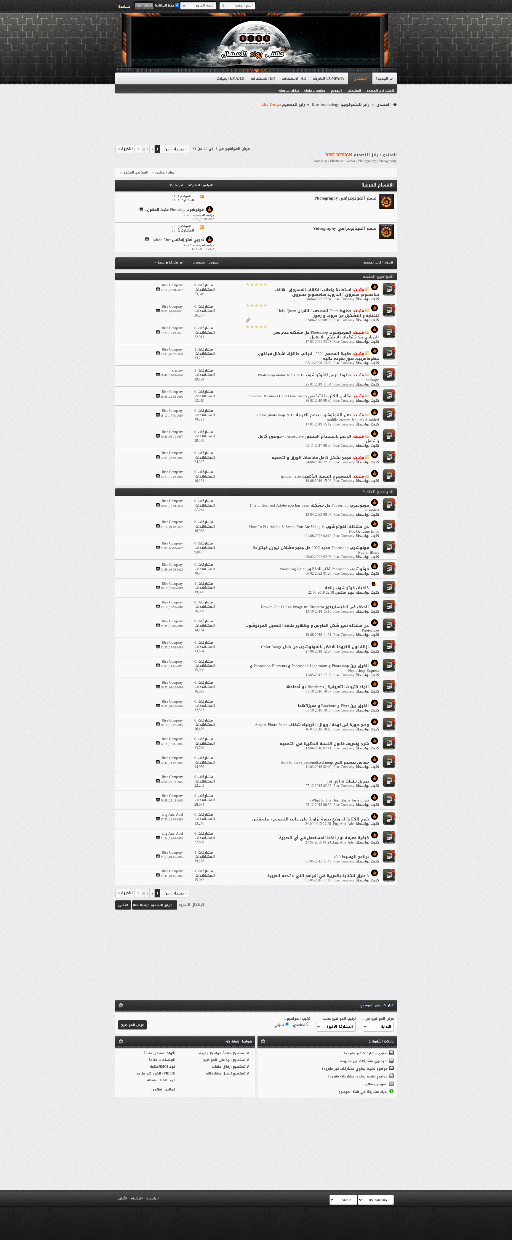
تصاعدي (299, 1025)
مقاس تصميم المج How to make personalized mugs (325, 762)
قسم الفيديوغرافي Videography (345, 228)
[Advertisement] (256, 125)
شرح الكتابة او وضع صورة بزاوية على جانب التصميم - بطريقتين (310, 819)
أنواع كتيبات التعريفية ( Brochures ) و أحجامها (327, 686)
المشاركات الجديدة (380, 91)
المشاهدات (199, 263)
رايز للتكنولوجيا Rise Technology (340, 104)
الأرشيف (137, 1198)
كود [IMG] (167, 1067)
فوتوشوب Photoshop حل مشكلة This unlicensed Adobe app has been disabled (314, 508)
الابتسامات (167, 1060)
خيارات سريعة (289, 91)
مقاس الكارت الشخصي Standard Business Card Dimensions (299, 396)
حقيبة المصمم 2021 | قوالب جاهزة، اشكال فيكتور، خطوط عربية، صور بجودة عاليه (318, 356)
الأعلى (123, 905)
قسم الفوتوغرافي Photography (345, 198)
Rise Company (343, 299)
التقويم (336, 91)
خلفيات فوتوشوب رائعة (347, 588)
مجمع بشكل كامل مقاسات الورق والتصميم (311, 457)
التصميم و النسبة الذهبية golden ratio (316, 476)
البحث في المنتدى (135, 172)
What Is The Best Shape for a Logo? (339, 800)
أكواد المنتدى (164, 1053)
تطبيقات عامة (315, 91)
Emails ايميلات (230, 78)
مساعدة (124, 6)
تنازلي (279, 1025)
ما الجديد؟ (384, 78)
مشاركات (213, 263)
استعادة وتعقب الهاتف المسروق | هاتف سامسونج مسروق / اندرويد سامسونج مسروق (327, 292)
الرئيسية (152, 1198)
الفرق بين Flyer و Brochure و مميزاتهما (333, 705)
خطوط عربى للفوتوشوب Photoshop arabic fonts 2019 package (318, 377)
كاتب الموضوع (372, 262)
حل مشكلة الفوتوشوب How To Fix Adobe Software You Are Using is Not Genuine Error (314, 529)
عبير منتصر (345, 592)
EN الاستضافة (263, 78)
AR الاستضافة (293, 78)
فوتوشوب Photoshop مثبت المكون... (174, 210)
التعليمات (354, 91)
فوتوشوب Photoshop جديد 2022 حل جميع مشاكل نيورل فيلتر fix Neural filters (316, 550)
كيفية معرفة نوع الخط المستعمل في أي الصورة (324, 837)
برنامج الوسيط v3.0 (351, 856)
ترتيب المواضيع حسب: (339, 1019)
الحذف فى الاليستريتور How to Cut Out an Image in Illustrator (315, 607)
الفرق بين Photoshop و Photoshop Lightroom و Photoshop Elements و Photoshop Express (314, 668)
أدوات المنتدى (165, 172)
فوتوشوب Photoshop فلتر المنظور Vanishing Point (324, 569)
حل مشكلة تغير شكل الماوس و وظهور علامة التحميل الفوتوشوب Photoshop (312, 628)
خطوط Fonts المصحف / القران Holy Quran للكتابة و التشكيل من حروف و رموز (328, 313)
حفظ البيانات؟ (165, 5)
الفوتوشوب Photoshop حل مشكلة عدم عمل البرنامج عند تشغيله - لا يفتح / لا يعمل (326, 335)
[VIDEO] (168, 1073)
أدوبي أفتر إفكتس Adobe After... (177, 240)
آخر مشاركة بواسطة (170, 262)
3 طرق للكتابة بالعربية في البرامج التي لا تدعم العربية (318, 875)
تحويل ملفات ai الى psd (348, 781)
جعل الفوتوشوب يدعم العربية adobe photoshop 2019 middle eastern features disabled (318, 417)
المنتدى (360, 78)
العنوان (388, 262)
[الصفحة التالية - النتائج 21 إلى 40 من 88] (138, 149)
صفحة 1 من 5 (172, 149)
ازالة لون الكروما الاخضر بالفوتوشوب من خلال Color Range (315, 646)
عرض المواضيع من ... (377, 1019)
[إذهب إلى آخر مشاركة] (158, 290)
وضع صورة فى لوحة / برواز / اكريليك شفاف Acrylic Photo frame (312, 724)
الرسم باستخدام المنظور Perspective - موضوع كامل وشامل (318, 439)
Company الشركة (329, 78)
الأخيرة (127, 149)
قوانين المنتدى (163, 1089)
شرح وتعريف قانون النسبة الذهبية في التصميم (324, 743)
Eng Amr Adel (343, 823)
